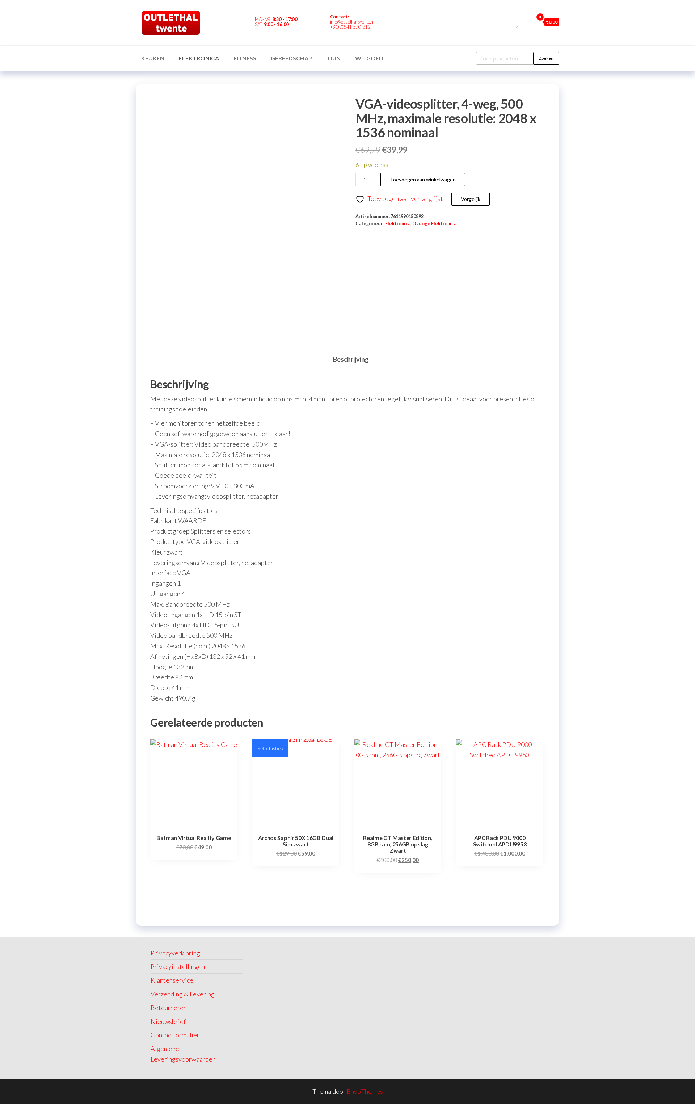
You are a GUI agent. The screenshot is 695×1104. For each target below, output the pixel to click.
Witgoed (369, 58)
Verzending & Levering (183, 994)
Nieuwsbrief (168, 1021)
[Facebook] (396, 22)
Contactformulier (175, 1035)
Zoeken (546, 58)
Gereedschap (291, 58)
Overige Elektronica (434, 223)
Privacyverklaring (175, 953)
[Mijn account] (526, 22)
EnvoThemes (365, 1091)
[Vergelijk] (509, 22)
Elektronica (199, 58)
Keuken (152, 58)
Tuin (334, 58)
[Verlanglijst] (517, 22)
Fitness (244, 58)
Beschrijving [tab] (351, 359)
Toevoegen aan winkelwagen (423, 179)
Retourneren (169, 1008)
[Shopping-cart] (408, 22)
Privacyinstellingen (178, 966)
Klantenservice (172, 980)
